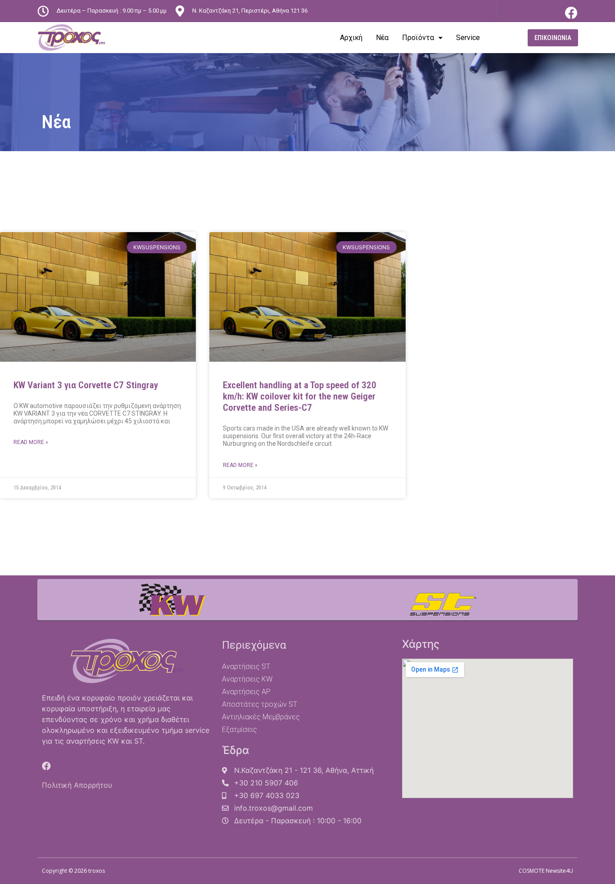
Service (468, 37)
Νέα (382, 37)
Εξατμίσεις (239, 729)
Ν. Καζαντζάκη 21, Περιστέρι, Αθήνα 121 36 (250, 10)
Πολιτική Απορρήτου (77, 785)
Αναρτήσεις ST (246, 666)
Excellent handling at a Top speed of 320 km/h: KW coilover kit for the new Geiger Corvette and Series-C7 (299, 396)
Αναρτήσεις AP (246, 691)
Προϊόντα (418, 37)
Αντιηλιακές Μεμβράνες (261, 717)
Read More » (31, 442)
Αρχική (351, 37)
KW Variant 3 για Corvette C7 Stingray (86, 385)
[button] (553, 37)
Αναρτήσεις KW (247, 679)
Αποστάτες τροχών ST (259, 704)
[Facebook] (571, 13)
